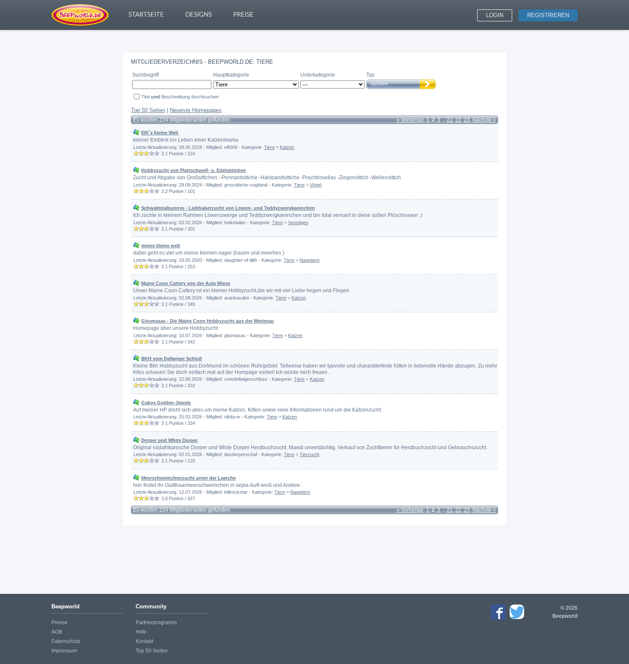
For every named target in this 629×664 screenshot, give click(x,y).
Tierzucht (309, 454)
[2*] (141, 153)
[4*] (151, 153)
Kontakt (144, 641)
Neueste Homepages (196, 110)
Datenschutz (65, 641)
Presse (59, 622)
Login (494, 15)
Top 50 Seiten (148, 110)
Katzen (287, 147)
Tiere (269, 147)
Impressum (64, 651)
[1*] (136, 153)
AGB (56, 632)
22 (458, 120)
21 (450, 120)
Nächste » (484, 120)
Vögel (315, 184)
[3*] (146, 153)
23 (467, 120)
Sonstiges (298, 222)
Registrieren (548, 15)
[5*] (156, 153)
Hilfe (141, 632)
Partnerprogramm (156, 622)
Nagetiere (310, 260)
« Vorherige (410, 120)
